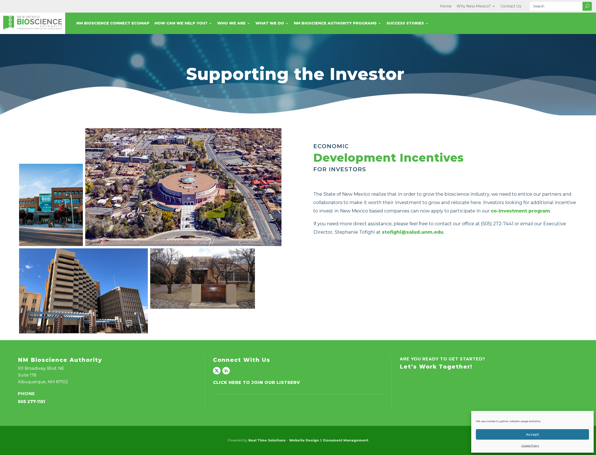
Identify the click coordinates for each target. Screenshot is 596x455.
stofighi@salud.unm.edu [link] (412, 232)
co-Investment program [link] (520, 211)
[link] (216, 370)
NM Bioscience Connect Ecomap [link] (112, 23)
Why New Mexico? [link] (474, 6)
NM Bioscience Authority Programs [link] (335, 23)
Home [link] (445, 6)
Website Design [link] (304, 440)
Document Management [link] (345, 440)
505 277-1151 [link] (31, 401)
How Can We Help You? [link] (181, 23)
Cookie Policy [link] (530, 445)
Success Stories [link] (405, 23)
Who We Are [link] (231, 23)
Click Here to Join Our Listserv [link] (256, 382)
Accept (532, 434)
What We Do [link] (269, 23)
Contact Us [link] (511, 6)
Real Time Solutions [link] (267, 440)
